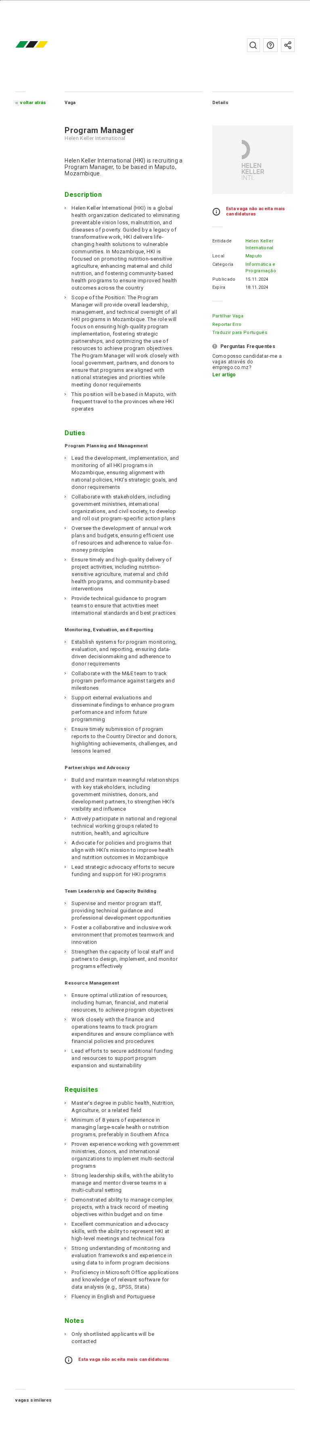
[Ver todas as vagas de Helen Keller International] (252, 159)
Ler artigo (224, 375)
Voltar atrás (33, 102)
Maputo (253, 256)
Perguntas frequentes (270, 45)
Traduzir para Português (239, 332)
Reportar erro (227, 324)
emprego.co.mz (43, 45)
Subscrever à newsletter (288, 45)
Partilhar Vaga (227, 316)
